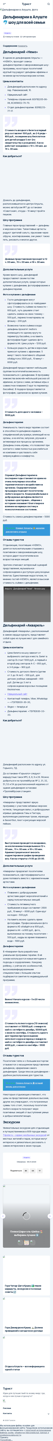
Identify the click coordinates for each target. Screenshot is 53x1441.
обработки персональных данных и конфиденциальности (24, 1433)
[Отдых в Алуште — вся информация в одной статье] (26, 1349)
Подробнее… (6, 1440)
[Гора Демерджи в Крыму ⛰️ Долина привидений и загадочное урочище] (26, 1310)
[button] (4, 4)
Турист (26, 4)
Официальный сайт (17, 694)
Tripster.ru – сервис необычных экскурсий (24, 1135)
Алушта (7, 33)
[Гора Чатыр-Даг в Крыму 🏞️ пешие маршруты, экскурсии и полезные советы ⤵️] (26, 1269)
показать (22, 46)
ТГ (40, 1171)
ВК (26, 1171)
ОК (33, 1171)
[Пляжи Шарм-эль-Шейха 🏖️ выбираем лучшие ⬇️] (26, 1216)
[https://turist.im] (4, 1401)
